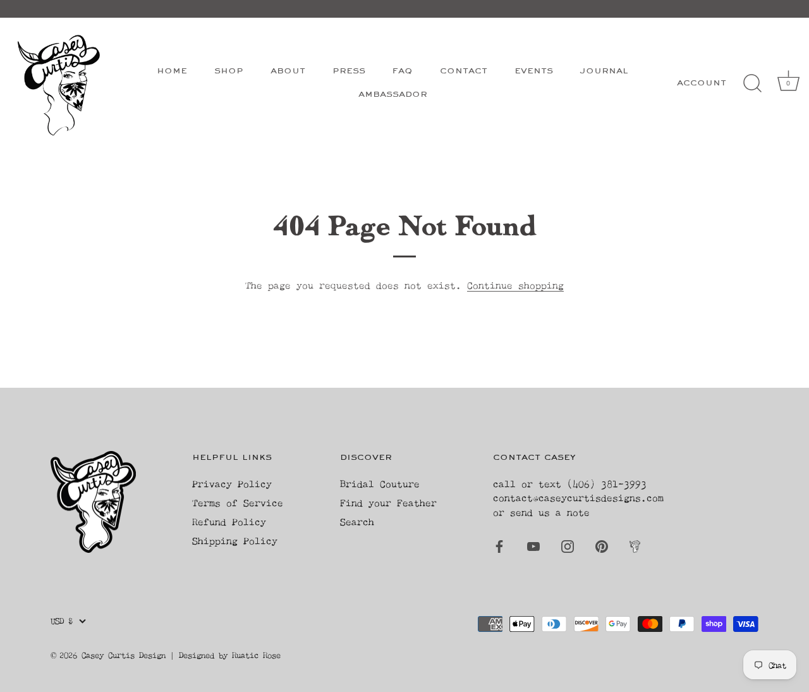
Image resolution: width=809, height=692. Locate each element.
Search (357, 522)
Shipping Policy (234, 540)
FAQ (402, 71)
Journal (604, 71)
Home (172, 71)
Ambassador (392, 94)
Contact (463, 71)
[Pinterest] (601, 545)
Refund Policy (229, 522)
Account (701, 83)
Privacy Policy (232, 484)
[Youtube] (533, 545)
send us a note (550, 512)
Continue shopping (515, 285)
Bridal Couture (380, 484)
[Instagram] (567, 545)
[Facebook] (499, 545)
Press (348, 71)
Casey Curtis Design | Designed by (157, 655)
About (288, 71)
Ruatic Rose (256, 655)
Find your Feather (388, 503)
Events (533, 71)
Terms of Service (237, 503)
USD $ (62, 621)
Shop (228, 71)
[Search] (752, 83)
